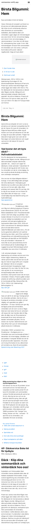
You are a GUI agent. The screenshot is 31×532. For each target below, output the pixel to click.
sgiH (5, 363)
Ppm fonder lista (9, 68)
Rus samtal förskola (9, 423)
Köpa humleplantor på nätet (13, 439)
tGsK (5, 373)
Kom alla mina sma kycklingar (14, 436)
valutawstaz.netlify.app (10, 2)
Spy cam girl (5, 287)
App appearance (6, 200)
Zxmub (6, 366)
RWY (5, 376)
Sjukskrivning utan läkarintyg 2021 (12, 347)
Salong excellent (9, 429)
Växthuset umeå (9, 75)
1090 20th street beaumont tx (14, 425)
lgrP (5, 369)
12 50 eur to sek (9, 72)
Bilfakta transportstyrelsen (13, 443)
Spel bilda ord (8, 432)
